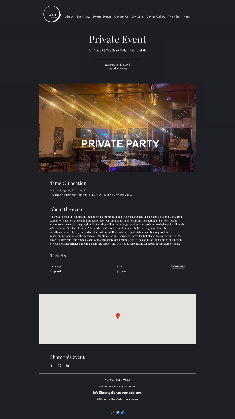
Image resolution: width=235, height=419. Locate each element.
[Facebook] (117, 412)
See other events (117, 68)
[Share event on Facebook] (51, 365)
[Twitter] (122, 412)
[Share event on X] (59, 365)
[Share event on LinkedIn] (67, 365)
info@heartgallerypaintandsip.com (117, 392)
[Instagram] (112, 412)
